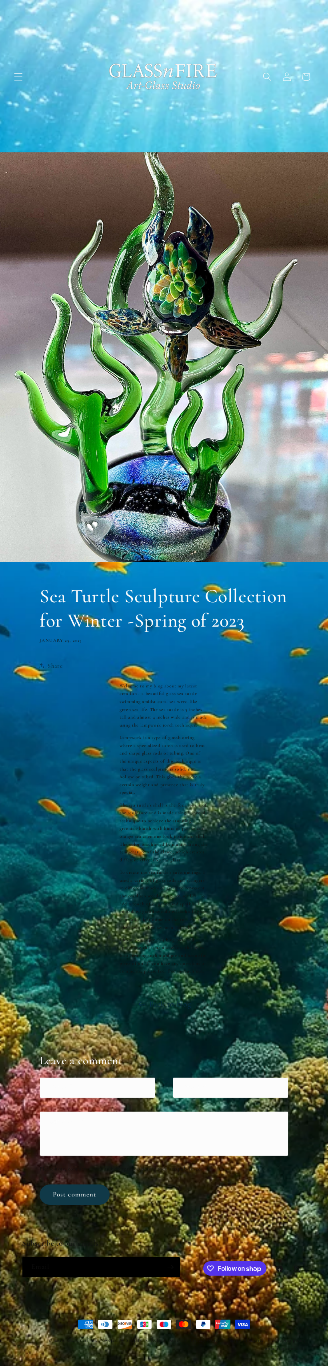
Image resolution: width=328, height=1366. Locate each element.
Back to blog (170, 1004)
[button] (18, 76)
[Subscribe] (170, 1267)
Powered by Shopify (120, 1340)
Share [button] (55, 665)
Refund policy (166, 1340)
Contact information (283, 1348)
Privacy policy (205, 1340)
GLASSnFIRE (82, 1340)
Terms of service (246, 1340)
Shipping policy (289, 1340)
